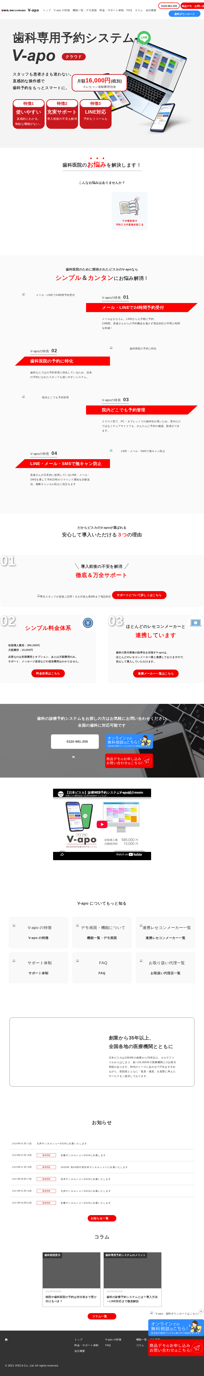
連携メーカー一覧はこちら (156, 673)
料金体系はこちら (48, 673)
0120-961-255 (169, 6)
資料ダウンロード (184, 14)
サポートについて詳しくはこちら (139, 595)
